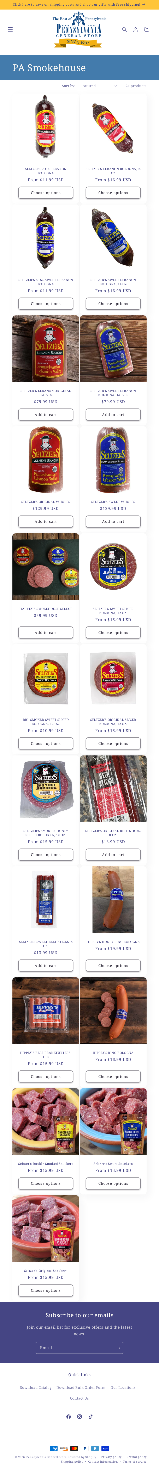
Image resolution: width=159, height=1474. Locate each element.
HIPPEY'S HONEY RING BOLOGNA (113, 942)
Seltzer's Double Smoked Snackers (45, 1164)
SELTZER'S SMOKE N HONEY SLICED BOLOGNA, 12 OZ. (45, 833)
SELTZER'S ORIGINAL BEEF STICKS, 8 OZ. (113, 833)
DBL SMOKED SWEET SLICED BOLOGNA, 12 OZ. (46, 722)
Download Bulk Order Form (81, 1387)
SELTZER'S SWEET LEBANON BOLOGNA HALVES (113, 393)
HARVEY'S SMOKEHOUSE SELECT (45, 609)
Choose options (46, 192)
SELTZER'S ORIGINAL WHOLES (45, 502)
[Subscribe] (118, 1348)
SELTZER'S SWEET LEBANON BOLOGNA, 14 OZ (113, 282)
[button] (10, 29)
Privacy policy (111, 1457)
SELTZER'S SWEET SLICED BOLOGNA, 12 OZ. (113, 611)
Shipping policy (72, 1461)
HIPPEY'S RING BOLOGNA (113, 1053)
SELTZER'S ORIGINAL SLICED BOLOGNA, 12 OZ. (113, 722)
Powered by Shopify (82, 1457)
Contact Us (79, 1398)
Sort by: (68, 85)
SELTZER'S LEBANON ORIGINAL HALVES (45, 393)
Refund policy (136, 1457)
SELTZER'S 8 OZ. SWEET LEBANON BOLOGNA (45, 282)
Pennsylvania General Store (46, 1457)
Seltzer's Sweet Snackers (113, 1164)
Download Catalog (36, 1387)
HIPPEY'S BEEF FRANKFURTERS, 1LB (46, 1055)
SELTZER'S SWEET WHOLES (113, 502)
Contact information (103, 1461)
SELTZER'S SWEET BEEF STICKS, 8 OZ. (46, 944)
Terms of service (135, 1461)
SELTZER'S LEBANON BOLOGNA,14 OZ (113, 171)
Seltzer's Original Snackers (45, 1271)
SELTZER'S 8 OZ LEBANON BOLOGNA (45, 171)
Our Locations (123, 1387)
